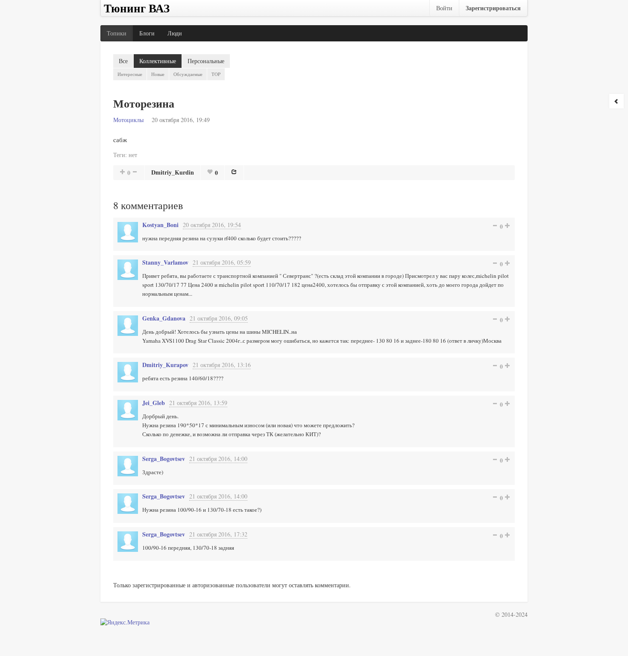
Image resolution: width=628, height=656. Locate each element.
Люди (174, 33)
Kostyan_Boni (160, 224)
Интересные (129, 74)
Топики (116, 33)
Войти (444, 8)
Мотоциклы (128, 120)
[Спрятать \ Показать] (616, 101)
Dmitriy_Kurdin (172, 172)
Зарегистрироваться (493, 7)
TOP (215, 74)
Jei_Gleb (153, 402)
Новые (157, 74)
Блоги (147, 33)
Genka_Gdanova (163, 318)
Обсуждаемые (187, 74)
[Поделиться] (234, 172)
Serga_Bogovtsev (163, 458)
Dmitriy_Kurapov (165, 364)
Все (123, 61)
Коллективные (157, 61)
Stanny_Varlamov (165, 262)
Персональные (206, 61)
